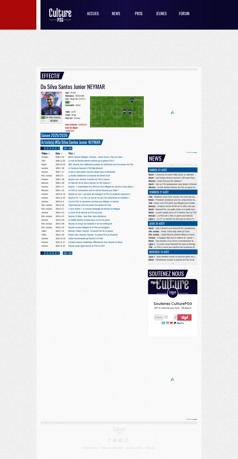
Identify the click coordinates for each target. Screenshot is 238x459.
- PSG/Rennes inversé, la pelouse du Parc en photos (173, 259)
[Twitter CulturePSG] (114, 439)
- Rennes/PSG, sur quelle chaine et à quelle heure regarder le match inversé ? (184, 209)
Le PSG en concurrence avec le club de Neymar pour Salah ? (93, 190)
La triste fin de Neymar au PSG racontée (85, 212)
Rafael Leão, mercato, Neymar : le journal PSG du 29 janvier (93, 234)
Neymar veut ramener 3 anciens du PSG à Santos (88, 179)
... (61, 148)
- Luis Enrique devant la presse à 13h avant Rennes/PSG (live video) (180, 177)
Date (58, 153)
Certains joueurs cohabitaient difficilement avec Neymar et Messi (95, 242)
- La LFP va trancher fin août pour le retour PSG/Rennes (175, 218)
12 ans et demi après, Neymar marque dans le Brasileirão (91, 171)
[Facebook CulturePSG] (110, 439)
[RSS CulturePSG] (126, 439)
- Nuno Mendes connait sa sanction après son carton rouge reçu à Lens (182, 256)
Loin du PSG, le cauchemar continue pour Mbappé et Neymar (93, 201)
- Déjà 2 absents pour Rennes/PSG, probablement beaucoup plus (178, 228)
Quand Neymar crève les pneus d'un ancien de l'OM (89, 205)
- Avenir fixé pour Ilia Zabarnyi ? (165, 180)
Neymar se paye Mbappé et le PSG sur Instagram (88, 227)
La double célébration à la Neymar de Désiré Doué (89, 175)
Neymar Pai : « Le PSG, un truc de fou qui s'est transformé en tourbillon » (98, 197)
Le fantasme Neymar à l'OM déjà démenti (85, 168)
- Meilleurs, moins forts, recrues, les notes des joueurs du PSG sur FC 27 (181, 196)
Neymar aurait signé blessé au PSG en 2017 (86, 245)
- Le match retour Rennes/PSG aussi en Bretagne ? (174, 244)
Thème (44, 153)
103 (65, 148)
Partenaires (150, 447)
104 (69, 148)
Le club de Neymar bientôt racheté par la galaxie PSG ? (91, 160)
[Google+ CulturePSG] (120, 439)
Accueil (93, 13)
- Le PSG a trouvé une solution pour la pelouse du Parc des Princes (179, 247)
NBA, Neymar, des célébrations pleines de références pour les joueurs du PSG (100, 164)
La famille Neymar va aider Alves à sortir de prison (89, 219)
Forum (184, 13)
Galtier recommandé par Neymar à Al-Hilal (85, 238)
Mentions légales (90, 447)
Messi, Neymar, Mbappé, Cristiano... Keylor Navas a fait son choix (95, 156)
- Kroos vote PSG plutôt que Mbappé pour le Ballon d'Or (174, 202)
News (116, 13)
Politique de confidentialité (112, 447)
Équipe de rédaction (134, 447)
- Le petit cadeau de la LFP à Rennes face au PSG (173, 212)
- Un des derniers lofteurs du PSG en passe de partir (174, 187)
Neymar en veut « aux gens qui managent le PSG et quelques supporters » (99, 194)
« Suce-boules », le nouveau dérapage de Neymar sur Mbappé (94, 208)
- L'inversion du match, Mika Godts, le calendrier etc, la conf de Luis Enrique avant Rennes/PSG (191, 174)
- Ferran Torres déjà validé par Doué (169, 231)
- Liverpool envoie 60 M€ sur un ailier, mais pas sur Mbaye (176, 206)
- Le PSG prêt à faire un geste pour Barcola (171, 215)
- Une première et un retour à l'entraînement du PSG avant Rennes (179, 240)
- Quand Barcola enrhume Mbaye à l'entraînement (175, 234)
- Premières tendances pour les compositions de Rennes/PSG (177, 199)
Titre (70, 153)
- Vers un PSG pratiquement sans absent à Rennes (173, 184)
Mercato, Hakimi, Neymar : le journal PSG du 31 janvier (90, 230)
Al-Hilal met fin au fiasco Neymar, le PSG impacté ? (89, 182)
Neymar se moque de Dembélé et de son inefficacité (90, 223)
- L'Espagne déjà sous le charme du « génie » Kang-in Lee (177, 237)
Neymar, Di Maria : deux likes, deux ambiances (87, 216)
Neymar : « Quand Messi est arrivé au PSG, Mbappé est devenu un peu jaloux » (101, 186)
